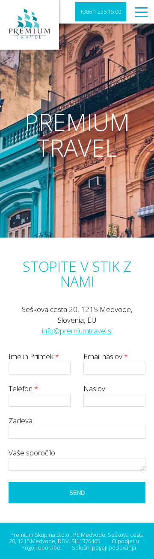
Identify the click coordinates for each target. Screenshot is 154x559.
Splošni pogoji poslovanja (104, 547)
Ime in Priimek (34, 356)
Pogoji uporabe (40, 547)
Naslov (94, 388)
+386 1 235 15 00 (100, 11)
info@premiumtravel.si (77, 331)
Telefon (23, 388)
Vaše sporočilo (32, 453)
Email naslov (105, 356)
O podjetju (125, 541)
